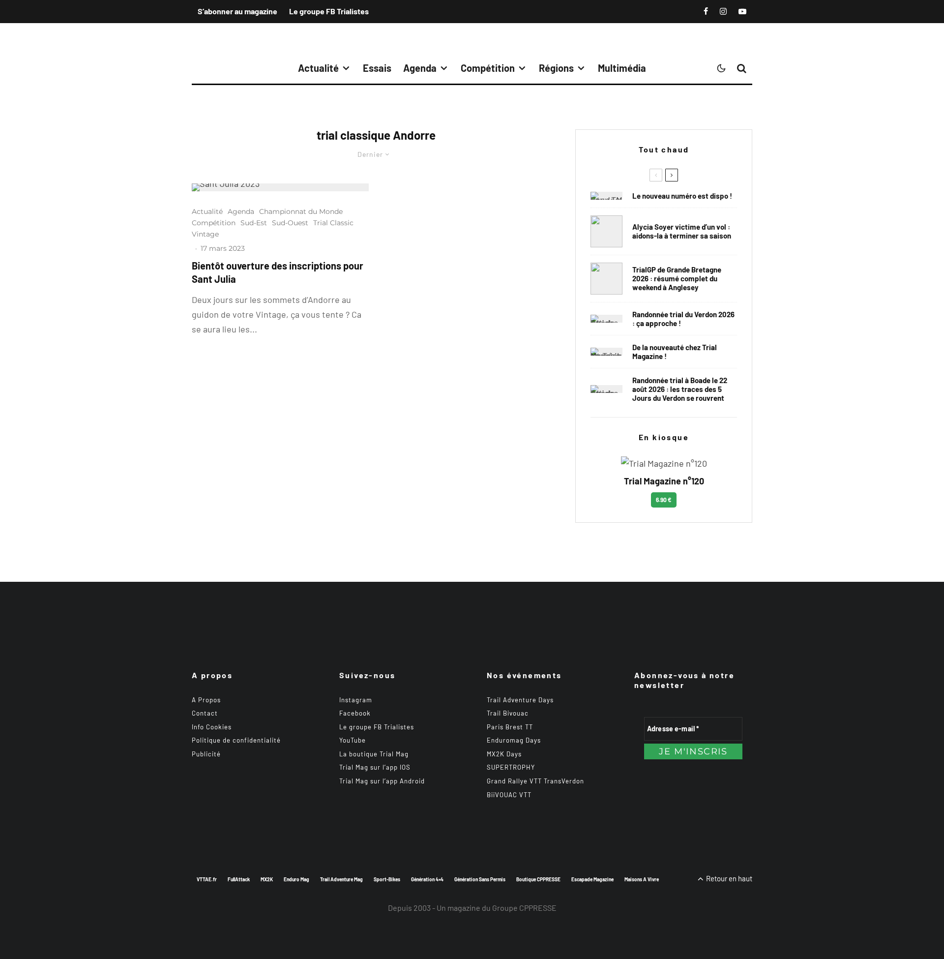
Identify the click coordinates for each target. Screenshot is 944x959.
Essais (377, 68)
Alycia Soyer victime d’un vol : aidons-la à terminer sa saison (681, 231)
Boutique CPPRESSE (538, 879)
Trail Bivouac (508, 713)
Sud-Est (253, 222)
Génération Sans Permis (479, 879)
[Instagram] (723, 11)
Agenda (420, 68)
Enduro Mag (296, 879)
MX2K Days (504, 754)
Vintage (205, 234)
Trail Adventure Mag (341, 879)
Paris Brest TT (510, 727)
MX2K (267, 879)
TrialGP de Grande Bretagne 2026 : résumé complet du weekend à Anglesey (676, 278)
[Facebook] (706, 11)
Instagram (355, 700)
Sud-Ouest (290, 222)
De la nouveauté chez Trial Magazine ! (674, 351)
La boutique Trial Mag (374, 754)
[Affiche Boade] (606, 319)
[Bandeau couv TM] (606, 196)
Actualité (318, 68)
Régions (556, 68)
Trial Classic (333, 222)
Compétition (488, 68)
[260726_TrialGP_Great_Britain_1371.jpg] (606, 231)
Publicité (206, 754)
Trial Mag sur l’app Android (382, 781)
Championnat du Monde (301, 211)
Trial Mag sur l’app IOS (375, 767)
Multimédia (622, 68)
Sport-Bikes (387, 879)
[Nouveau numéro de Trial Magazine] (606, 352)
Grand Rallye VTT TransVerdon (535, 781)
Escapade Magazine (592, 879)
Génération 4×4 (427, 879)
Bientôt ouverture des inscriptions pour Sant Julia (277, 272)
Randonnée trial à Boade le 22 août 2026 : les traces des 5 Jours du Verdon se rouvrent (679, 389)
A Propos (206, 700)
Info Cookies (212, 727)
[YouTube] (742, 11)
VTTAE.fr (207, 879)
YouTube (352, 740)
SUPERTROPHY (511, 767)
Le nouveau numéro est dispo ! (682, 195)
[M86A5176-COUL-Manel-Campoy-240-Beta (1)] (280, 187)
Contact (205, 713)
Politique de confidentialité (236, 740)
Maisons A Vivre (641, 879)
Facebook (355, 713)
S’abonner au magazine (237, 11)
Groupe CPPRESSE (524, 907)
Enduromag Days (514, 740)
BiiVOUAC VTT (509, 795)
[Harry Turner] (606, 279)
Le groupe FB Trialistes (329, 11)
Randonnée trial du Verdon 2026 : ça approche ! (683, 319)
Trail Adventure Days (520, 700)
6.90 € (664, 499)
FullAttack (239, 879)
